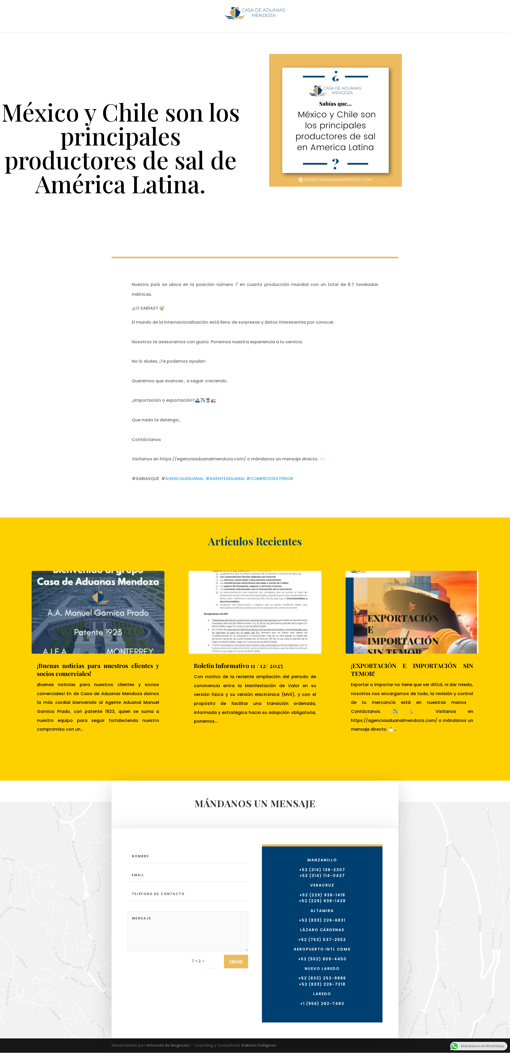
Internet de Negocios (168, 1045)
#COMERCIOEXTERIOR (269, 479)
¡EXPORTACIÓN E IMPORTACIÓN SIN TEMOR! (412, 669)
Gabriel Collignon (258, 1045)
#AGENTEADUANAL (225, 479)
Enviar (236, 961)
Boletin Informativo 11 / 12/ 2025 (238, 665)
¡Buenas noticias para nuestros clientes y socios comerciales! (98, 669)
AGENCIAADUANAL (184, 479)
